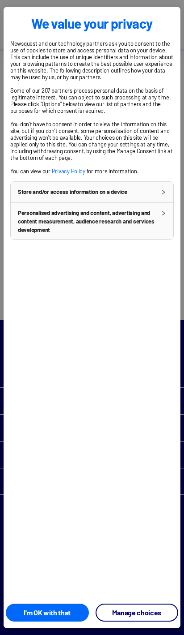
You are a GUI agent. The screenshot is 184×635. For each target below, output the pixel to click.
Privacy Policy (68, 171)
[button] (92, 192)
